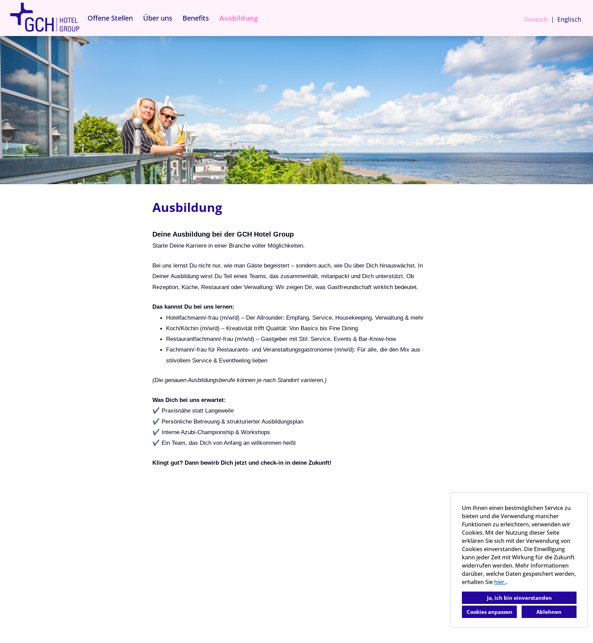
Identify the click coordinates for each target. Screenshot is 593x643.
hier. (500, 582)
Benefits (196, 18)
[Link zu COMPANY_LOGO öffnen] (45, 18)
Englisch (569, 19)
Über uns (157, 18)
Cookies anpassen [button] (489, 611)
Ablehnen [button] (548, 611)
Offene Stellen (110, 18)
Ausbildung (238, 18)
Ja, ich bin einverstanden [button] (519, 597)
